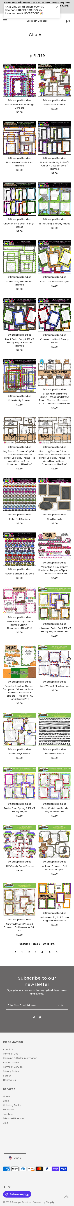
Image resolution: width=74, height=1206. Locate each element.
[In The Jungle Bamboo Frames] (19, 256)
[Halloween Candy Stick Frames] (19, 138)
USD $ (17, 1157)
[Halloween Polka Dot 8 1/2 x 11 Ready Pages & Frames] (54, 603)
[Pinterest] (40, 1018)
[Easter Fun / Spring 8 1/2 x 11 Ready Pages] (19, 783)
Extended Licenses (13, 1118)
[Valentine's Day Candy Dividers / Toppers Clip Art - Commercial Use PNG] (54, 545)
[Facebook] (34, 1018)
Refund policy (11, 1062)
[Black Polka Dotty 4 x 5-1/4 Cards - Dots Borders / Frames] (54, 138)
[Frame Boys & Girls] (19, 729)
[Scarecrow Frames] (54, 80)
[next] (57, 952)
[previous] (15, 952)
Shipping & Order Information (20, 1058)
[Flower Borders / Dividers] (19, 549)
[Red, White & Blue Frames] (54, 661)
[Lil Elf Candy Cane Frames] (19, 841)
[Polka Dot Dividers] (19, 494)
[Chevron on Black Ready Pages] (54, 314)
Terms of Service (13, 1066)
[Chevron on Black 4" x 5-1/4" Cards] (19, 199)
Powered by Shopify (43, 1202)
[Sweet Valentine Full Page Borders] (19, 80)
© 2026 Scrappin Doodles (17, 1202)
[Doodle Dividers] (54, 729)
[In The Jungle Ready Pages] (54, 199)
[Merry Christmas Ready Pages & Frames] (54, 783)
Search (7, 1075)
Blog (5, 1122)
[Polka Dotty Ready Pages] (54, 256)
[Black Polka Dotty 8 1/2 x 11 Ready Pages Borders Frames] (19, 314)
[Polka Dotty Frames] (19, 375)
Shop (6, 1100)
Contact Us (9, 1080)
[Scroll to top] (66, 1196)
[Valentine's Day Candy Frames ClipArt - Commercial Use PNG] (19, 600)
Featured (8, 1109)
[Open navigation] (10, 20)
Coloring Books (12, 1105)
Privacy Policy (11, 1071)
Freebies (8, 1114)
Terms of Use (10, 1053)
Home (6, 1096)
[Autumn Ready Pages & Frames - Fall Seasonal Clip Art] (19, 899)
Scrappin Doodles (37, 20)
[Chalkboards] (54, 494)
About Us (8, 1049)
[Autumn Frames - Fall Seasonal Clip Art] (54, 841)
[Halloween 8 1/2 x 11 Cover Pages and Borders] (54, 896)
